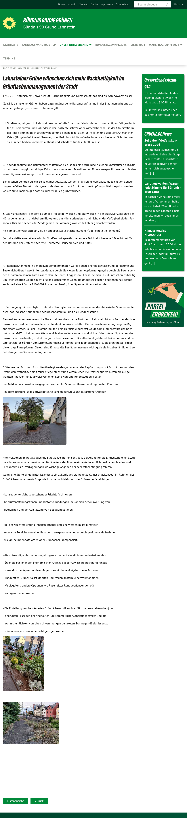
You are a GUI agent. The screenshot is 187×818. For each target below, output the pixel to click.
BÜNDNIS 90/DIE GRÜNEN (47, 20)
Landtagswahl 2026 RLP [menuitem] (39, 45)
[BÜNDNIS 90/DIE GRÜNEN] (9, 23)
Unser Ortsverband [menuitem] (74, 45)
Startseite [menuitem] (10, 45)
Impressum (107, 4)
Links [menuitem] (177, 4)
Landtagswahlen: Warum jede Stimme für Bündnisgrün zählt (162, 187)
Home (61, 4)
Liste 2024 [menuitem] (138, 45)
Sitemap (83, 4)
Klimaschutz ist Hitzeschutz (155, 232)
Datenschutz (122, 4)
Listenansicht (15, 801)
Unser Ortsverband (44, 68)
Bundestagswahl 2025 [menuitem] (111, 45)
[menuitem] (61, 4)
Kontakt (72, 4)
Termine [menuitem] (9, 58)
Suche (94, 4)
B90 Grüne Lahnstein (16, 68)
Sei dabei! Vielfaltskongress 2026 (160, 142)
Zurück (39, 801)
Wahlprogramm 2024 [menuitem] (164, 45)
